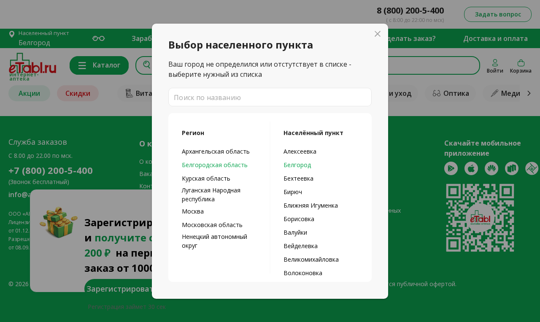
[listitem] (219, 151)
